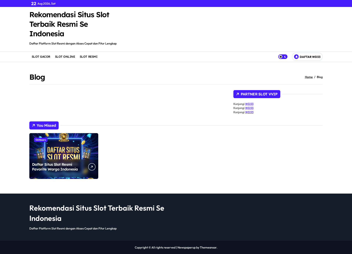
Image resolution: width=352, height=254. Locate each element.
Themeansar (208, 247)
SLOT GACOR (41, 56)
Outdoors (41, 139)
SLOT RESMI (88, 56)
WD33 (249, 104)
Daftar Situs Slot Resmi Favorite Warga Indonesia (55, 166)
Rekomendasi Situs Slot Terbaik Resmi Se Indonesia (69, 24)
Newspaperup (186, 247)
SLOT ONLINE (65, 56)
